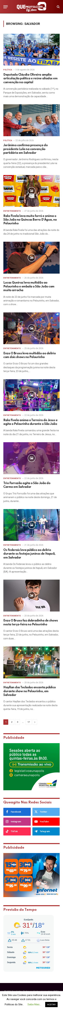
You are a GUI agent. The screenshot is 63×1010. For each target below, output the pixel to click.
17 (28, 722)
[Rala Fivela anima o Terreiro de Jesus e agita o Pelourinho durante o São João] (31, 395)
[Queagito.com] (31, 7)
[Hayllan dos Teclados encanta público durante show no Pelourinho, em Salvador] (31, 662)
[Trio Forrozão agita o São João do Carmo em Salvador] (31, 458)
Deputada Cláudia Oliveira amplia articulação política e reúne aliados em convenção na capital (30, 78)
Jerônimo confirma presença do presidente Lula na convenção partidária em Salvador (25, 149)
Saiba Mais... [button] (34, 1004)
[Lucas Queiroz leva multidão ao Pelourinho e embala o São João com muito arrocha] (31, 257)
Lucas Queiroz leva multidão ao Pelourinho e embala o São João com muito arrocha (28, 286)
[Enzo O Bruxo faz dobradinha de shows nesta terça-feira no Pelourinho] (31, 595)
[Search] (58, 7)
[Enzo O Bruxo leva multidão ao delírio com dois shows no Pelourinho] (31, 328)
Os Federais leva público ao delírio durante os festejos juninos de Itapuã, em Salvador (29, 554)
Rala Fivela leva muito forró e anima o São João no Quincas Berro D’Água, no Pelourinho (30, 220)
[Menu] (5, 7)
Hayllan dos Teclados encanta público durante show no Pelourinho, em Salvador (29, 691)
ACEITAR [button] (51, 1004)
